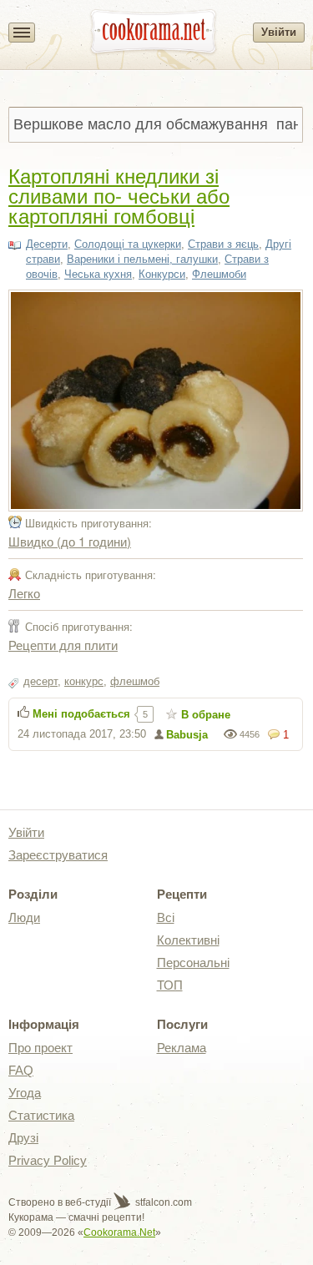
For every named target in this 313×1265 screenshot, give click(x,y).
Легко (24, 593)
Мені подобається (81, 714)
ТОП (170, 985)
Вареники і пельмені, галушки (142, 259)
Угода (24, 1093)
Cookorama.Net (119, 1232)
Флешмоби (219, 274)
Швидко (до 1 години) (69, 541)
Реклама (181, 1048)
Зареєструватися (58, 855)
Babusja (187, 734)
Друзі (23, 1138)
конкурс (83, 681)
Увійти (278, 32)
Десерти (47, 244)
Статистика (41, 1115)
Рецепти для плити (63, 644)
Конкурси (162, 274)
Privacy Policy (47, 1160)
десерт (40, 681)
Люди (24, 917)
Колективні (188, 940)
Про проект (40, 1048)
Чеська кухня (98, 274)
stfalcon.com (162, 1202)
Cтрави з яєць (223, 244)
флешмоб (134, 681)
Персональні (193, 962)
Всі (165, 917)
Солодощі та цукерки (127, 244)
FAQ (20, 1070)
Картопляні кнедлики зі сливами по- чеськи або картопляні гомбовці (119, 194)
